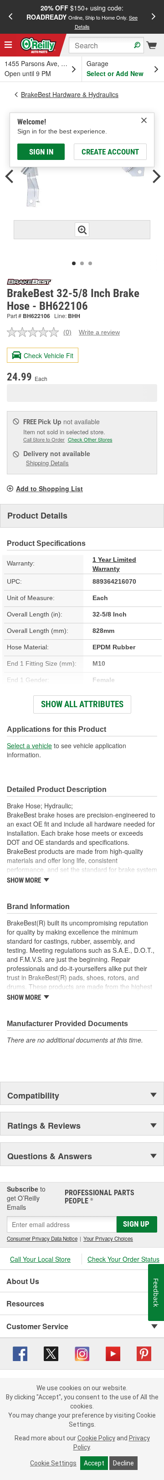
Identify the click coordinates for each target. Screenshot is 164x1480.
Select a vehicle (29, 745)
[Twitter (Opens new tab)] (51, 1352)
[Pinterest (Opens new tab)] (144, 1352)
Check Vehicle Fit (48, 355)
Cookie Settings (53, 1463)
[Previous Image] (9, 177)
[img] (144, 120)
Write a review (99, 332)
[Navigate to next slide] (153, 17)
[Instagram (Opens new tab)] (82, 1352)
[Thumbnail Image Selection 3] (90, 263)
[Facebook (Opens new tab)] (20, 1352)
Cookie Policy (96, 1438)
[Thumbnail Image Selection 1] (74, 263)
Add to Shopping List (49, 488)
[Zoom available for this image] (82, 229)
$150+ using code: (82, 16)
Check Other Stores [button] (90, 439)
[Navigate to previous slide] (10, 17)
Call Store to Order (44, 439)
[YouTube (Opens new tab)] (113, 1352)
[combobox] (106, 45)
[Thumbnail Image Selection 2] (82, 263)
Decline (123, 1463)
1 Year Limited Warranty (114, 564)
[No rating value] (35, 332)
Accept (94, 1463)
